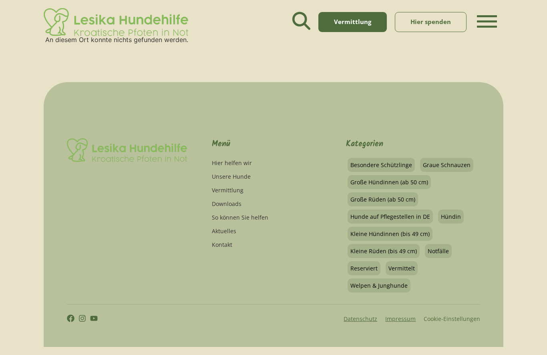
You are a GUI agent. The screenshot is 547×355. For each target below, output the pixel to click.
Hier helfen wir (232, 163)
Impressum (400, 319)
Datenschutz (360, 319)
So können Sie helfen (240, 217)
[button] (487, 28)
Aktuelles (224, 231)
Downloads (226, 204)
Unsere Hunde (231, 176)
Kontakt (222, 244)
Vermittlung (227, 190)
